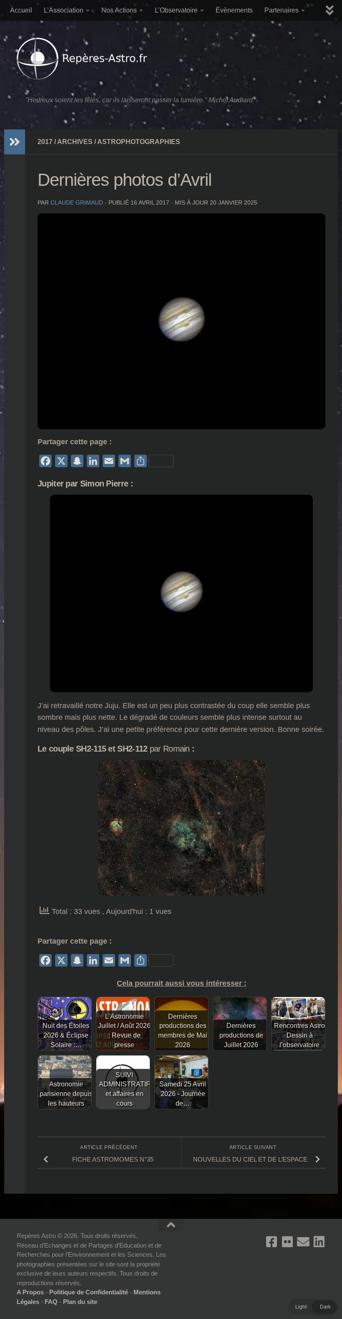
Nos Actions (119, 10)
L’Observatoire (176, 10)
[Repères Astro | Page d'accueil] (84, 58)
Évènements (234, 10)
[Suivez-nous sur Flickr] (287, 1241)
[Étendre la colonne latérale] (14, 141)
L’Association (63, 10)
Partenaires (281, 10)
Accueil (21, 10)
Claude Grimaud (76, 202)
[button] (313, 1307)
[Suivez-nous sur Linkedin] (319, 1241)
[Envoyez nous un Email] (303, 1241)
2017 (45, 141)
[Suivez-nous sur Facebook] (271, 1241)
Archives (75, 141)
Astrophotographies (138, 141)
